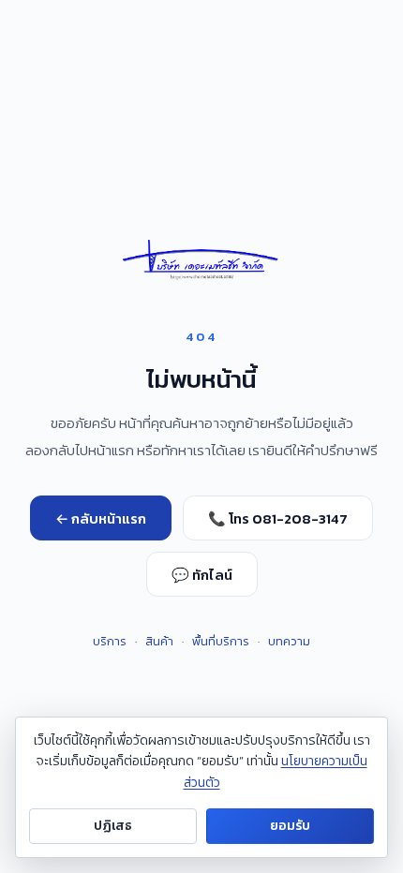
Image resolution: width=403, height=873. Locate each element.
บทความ (289, 641)
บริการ (110, 641)
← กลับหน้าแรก (100, 518)
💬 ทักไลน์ (202, 574)
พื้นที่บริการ (220, 641)
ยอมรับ (290, 826)
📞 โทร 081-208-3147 (278, 518)
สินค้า (159, 641)
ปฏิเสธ (113, 826)
